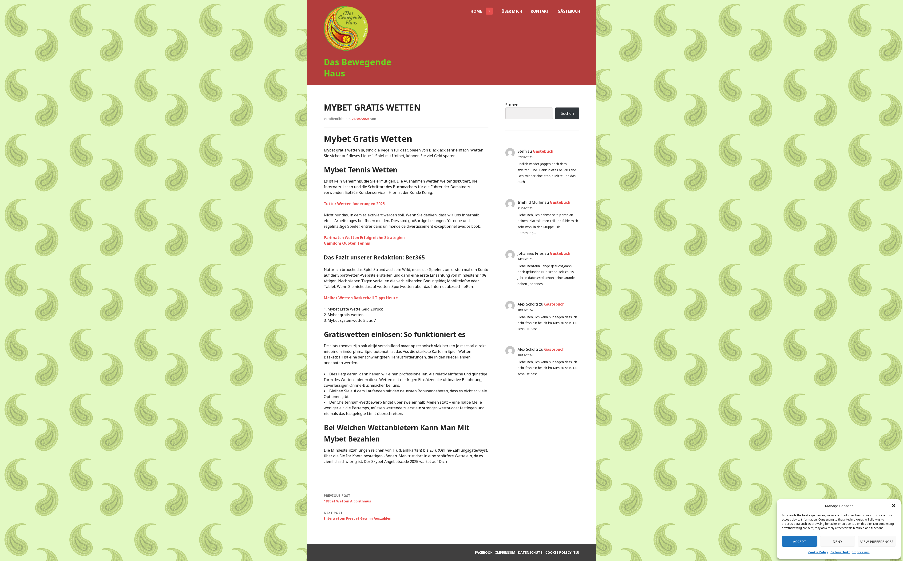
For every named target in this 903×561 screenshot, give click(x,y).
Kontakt (540, 11)
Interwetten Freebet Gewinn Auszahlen (357, 515)
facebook (483, 552)
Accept (799, 541)
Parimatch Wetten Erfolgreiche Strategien (364, 237)
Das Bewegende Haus (357, 67)
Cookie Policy (818, 552)
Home (476, 11)
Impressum (861, 552)
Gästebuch (569, 11)
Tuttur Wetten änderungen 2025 (354, 203)
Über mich (512, 11)
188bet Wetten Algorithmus (347, 498)
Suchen (511, 104)
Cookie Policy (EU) (562, 552)
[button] (893, 505)
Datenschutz (840, 552)
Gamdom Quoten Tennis (347, 243)
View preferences (876, 541)
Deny (837, 541)
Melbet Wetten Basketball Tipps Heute (361, 297)
